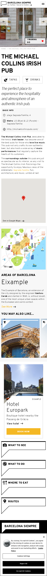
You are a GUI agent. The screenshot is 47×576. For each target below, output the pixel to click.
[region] (23, 554)
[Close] (44, 537)
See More (7, 307)
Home (3, 49)
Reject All (23, 564)
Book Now (23, 432)
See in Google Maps (12, 221)
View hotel (13, 423)
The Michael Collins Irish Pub (22, 49)
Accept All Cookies (23, 571)
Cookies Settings (23, 556)
